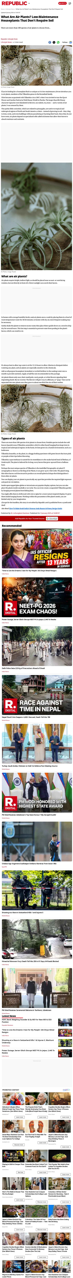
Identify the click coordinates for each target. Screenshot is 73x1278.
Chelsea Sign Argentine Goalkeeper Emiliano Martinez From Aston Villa (29, 863)
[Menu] (69, 3)
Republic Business (7, 1025)
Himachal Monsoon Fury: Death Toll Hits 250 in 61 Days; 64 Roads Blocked (30, 961)
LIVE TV (63, 3)
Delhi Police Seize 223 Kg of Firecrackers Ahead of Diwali (23, 668)
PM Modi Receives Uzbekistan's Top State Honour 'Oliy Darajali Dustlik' (29, 815)
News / (3, 9)
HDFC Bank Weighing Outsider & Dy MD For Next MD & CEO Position (27, 1020)
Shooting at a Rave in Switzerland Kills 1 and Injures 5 (22, 912)
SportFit (4, 867)
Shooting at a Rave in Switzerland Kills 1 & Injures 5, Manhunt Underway (28, 1041)
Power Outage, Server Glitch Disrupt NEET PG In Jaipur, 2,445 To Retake (29, 619)
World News (6, 720)
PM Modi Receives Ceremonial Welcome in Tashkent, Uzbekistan (26, 1010)
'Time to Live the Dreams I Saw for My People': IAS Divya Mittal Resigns (29, 570)
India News (5, 574)
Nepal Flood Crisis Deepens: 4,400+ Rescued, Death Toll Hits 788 (26, 717)
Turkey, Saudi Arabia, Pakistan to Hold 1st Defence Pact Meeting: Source (29, 766)
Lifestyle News (6, 42)
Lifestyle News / (10, 9)
